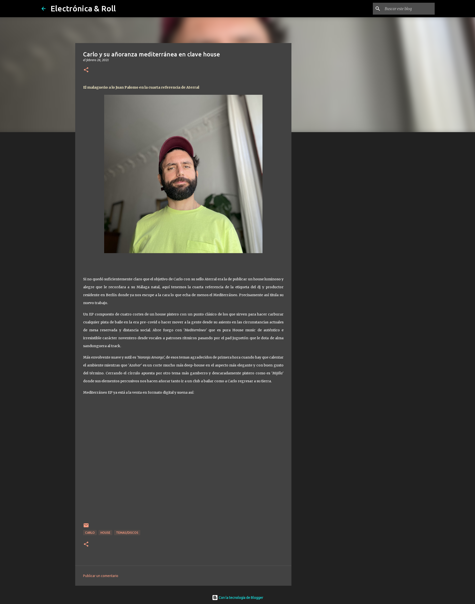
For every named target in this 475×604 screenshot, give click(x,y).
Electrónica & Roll (83, 8)
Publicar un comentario (100, 576)
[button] (86, 70)
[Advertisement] (316, 214)
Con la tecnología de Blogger (240, 598)
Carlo (90, 532)
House (105, 532)
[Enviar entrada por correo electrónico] (86, 527)
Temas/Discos (127, 532)
